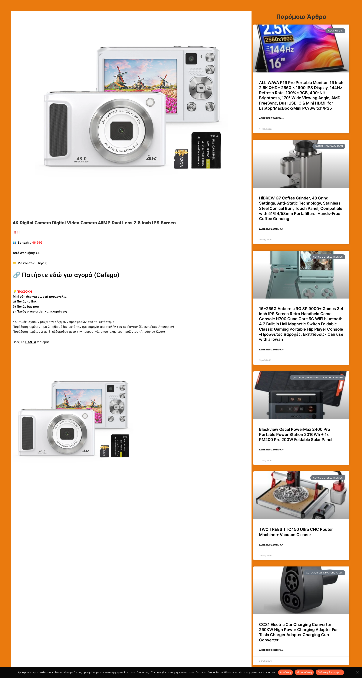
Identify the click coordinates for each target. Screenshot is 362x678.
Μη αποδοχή (304, 672)
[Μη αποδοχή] (357, 672)
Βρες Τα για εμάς (31, 342)
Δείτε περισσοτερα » (271, 118)
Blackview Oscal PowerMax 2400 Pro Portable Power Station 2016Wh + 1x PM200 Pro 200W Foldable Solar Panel (295, 434)
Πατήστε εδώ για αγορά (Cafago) (71, 275)
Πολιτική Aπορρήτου (330, 672)
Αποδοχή (285, 672)
